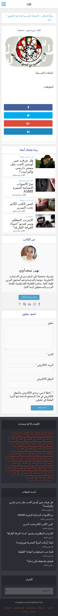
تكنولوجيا (29, 216)
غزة (15, 463)
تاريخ (32, 454)
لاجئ (48, 473)
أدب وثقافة (24, 156)
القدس (39, 449)
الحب (12, 439)
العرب (15, 444)
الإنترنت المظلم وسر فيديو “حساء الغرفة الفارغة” (21, 223)
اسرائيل (48, 439)
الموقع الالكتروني (45, 379)
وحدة (39, 478)
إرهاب (31, 434)
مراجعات (33, 612)
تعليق (50, 323)
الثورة (20, 439)
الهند (21, 449)
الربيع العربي (46, 444)
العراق (24, 444)
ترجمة (24, 454)
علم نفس (29, 180)
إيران (15, 434)
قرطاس (9, 468)
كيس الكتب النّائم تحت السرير (21, 205)
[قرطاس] (29, 4)
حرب (17, 459)
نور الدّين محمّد (16, 195)
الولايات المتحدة (44, 454)
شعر (32, 463)
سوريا (49, 463)
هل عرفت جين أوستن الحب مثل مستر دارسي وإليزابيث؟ (21, 165)
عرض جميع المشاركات (29, 297)
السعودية (34, 444)
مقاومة (48, 478)
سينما (41, 463)
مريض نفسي (24, 473)
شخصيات (8, 608)
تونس (48, 459)
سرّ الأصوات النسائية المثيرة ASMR (23, 187)
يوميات (30, 478)
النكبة (30, 449)
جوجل (33, 459)
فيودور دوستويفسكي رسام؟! (40, 561)
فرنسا (49, 468)
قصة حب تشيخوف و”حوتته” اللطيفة (35, 552)
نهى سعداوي (30, 31)
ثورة (40, 459)
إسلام (23, 434)
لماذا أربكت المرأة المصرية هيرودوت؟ (34, 543)
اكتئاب (38, 439)
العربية (48, 449)
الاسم (49, 354)
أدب (31, 156)
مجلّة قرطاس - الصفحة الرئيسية (38, 16)
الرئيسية (50, 608)
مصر (13, 473)
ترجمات (25, 612)
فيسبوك (19, 468)
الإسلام (29, 439)
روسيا (9, 459)
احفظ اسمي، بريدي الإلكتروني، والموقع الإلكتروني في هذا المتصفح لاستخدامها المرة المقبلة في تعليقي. (31, 397)
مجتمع (21, 180)
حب (25, 459)
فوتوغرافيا (29, 468)
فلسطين (40, 468)
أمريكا (40, 434)
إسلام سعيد (16, 231)
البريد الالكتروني (44, 365)
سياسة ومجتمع (31, 608)
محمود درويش (37, 473)
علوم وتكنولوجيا (19, 608)
